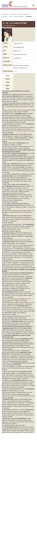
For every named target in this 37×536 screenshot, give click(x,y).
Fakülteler (13, 14)
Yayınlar (7, 75)
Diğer (7, 88)
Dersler (8, 79)
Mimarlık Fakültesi (23, 14)
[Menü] (33, 5)
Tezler (7, 82)
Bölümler (4, 16)
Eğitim (7, 85)
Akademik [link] (29, 16)
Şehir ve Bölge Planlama (16, 16)
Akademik (5, 14)
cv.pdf (15, 71)
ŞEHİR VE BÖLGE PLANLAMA (20, 6)
